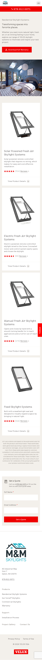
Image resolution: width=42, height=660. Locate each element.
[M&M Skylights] (14, 3)
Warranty (6, 606)
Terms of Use (28, 639)
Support (5, 613)
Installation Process (10, 618)
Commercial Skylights (11, 602)
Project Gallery (8, 624)
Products (6, 589)
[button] (40, 330)
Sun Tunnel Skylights (11, 598)
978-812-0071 (21, 484)
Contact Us (25, 624)
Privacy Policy (14, 639)
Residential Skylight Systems (14, 594)
